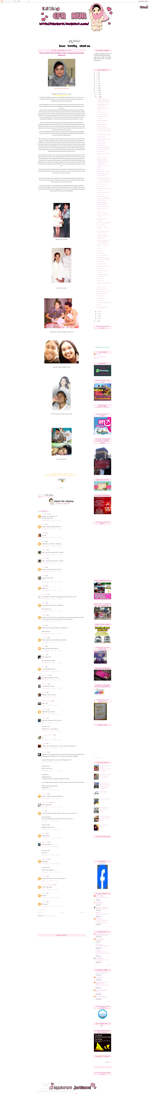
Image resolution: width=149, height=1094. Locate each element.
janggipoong (45, 842)
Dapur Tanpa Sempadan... (102, 907)
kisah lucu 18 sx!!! (101, 186)
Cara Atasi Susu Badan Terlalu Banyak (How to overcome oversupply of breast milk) (102, 922)
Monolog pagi (98, 940)
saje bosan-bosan (101, 300)
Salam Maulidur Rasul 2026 (101, 935)
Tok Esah (44, 654)
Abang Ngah (45, 637)
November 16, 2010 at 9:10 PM (51, 679)
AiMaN (43, 533)
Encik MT (44, 615)
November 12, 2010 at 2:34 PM (51, 520)
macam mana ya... (101, 268)
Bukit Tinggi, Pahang (102, 293)
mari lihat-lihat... (100, 261)
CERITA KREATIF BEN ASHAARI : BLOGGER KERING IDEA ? (103, 161)
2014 (97, 83)
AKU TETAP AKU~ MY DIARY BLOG (101, 983)
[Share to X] (49, 495)
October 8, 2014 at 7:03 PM (51, 855)
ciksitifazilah (45, 859)
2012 (97, 88)
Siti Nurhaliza (52, 496)
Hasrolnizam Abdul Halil (47, 884)
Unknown (44, 833)
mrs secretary (99, 944)
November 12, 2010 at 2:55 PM (51, 546)
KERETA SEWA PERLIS (104, 799)
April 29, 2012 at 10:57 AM (50, 790)
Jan (98, 318)
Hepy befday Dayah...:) (102, 212)
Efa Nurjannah (103, 863)
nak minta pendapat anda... (103, 196)
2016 (97, 79)
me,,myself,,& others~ (101, 996)
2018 (97, 74)
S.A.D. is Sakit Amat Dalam (103, 114)
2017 (97, 76)
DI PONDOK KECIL (101, 143)
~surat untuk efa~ (101, 298)
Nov (98, 96)
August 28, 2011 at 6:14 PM (50, 731)
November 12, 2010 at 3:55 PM (51, 611)
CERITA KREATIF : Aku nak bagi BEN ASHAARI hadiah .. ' (104, 130)
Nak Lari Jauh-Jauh (101, 112)
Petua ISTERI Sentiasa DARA (103, 302)
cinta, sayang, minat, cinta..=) (102, 998)
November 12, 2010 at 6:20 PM (51, 650)
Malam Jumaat (100, 278)
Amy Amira (44, 709)
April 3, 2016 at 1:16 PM (49, 880)
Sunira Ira (44, 692)
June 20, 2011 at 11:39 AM (50, 722)
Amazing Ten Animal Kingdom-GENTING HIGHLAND (102, 236)
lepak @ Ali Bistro (101, 136)
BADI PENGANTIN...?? (102, 124)
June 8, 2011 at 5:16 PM (49, 697)
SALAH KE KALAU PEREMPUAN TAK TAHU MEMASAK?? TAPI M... (103, 100)
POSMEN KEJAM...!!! (102, 145)
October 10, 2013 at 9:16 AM (51, 829)
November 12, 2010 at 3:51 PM (51, 590)
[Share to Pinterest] (52, 495)
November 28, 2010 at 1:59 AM (52, 688)
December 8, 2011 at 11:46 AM (51, 770)
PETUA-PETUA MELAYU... (103, 206)
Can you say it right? (100, 973)
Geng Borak (44, 794)
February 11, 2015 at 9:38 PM (51, 872)
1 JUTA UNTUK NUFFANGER (104, 181)
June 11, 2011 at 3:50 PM (49, 714)
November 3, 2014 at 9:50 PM (51, 863)
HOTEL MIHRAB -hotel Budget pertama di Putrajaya (104, 809)
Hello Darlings (99, 903)
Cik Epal (98, 912)
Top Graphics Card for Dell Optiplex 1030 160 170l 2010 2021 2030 (103, 953)
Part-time (99, 304)
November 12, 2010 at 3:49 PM (51, 582)
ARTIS (45, 496)
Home (61, 912)
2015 (97, 81)
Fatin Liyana (99, 918)
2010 (97, 92)
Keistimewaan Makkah (102, 157)
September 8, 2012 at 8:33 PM (51, 798)
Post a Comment (41, 910)
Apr (98, 313)
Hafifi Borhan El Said (47, 700)
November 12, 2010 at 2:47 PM (51, 529)
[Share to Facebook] (51, 495)
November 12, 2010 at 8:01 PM (51, 671)
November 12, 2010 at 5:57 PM (51, 642)
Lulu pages (98, 950)
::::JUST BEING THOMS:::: (103, 972)
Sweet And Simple (46, 802)
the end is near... (99, 993)
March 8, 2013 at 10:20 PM (50, 821)
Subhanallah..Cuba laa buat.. (103, 266)
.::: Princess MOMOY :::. (47, 735)
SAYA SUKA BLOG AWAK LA (104, 134)
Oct (98, 311)
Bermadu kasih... (100, 169)
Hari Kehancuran (101, 253)
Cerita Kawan (99, 977)
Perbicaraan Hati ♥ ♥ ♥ (102, 289)
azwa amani (44, 594)
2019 (97, 72)
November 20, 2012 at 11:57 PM (52, 807)
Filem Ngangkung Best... (102, 126)
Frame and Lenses (100, 939)
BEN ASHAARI (99, 896)
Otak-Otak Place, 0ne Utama (103, 291)
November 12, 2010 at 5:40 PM (51, 633)
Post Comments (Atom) (49, 915)
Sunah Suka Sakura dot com (102, 934)
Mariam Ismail (45, 514)
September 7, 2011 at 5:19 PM (51, 739)
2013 (97, 85)
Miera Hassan (45, 683)
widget (110, 1062)
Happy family (100, 251)
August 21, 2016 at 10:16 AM (51, 897)
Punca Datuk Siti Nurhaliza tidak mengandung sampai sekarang (104, 776)
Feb (98, 316)
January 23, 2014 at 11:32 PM (51, 838)
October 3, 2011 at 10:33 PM (51, 762)
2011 (97, 90)
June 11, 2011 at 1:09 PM (49, 705)
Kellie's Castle (100, 280)
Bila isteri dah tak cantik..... (103, 184)
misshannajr (44, 752)
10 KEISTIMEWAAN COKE (103, 171)
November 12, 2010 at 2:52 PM (51, 537)
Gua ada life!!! (99, 978)
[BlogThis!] (47, 495)
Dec (98, 94)
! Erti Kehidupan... (100, 958)
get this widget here (98, 757)
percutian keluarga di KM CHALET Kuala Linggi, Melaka (104, 818)
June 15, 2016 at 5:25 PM (49, 889)
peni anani (44, 550)
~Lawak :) (99, 248)
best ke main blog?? (101, 263)
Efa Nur (43, 524)
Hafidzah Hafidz (45, 675)
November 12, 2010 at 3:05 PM (51, 571)
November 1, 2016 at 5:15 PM (51, 906)
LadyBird (44, 743)
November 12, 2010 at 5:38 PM (51, 621)
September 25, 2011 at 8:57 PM (52, 748)
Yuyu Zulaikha (99, 902)
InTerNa (43, 575)
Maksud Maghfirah (102, 791)
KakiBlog (76, 1093)
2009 (97, 321)
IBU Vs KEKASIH (101, 225)
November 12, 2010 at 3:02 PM (51, 554)
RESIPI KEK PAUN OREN (102, 908)
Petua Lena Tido (100, 295)
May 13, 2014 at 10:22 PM (50, 846)
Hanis (43, 811)
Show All (109, 926)
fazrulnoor (44, 718)
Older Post (82, 912)
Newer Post (40, 912)
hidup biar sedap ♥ (101, 286)
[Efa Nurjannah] (102, 888)
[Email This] (46, 495)
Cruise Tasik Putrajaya (102, 255)
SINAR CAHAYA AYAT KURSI (104, 222)
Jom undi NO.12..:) (101, 151)
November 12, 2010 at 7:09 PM (51, 662)
